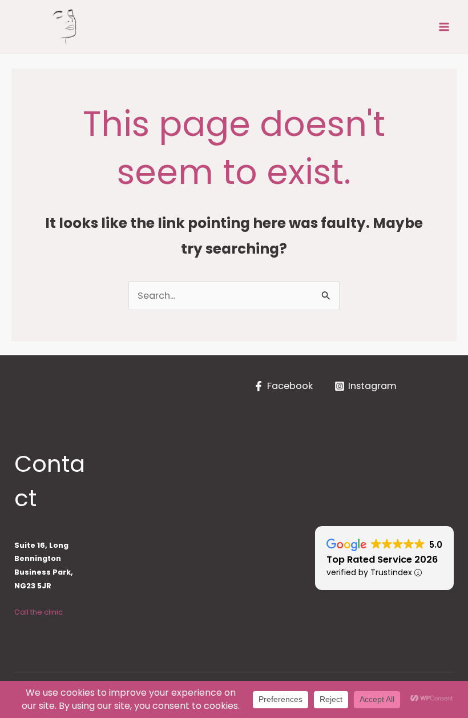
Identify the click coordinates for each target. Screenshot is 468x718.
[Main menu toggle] (444, 27)
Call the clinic (38, 612)
